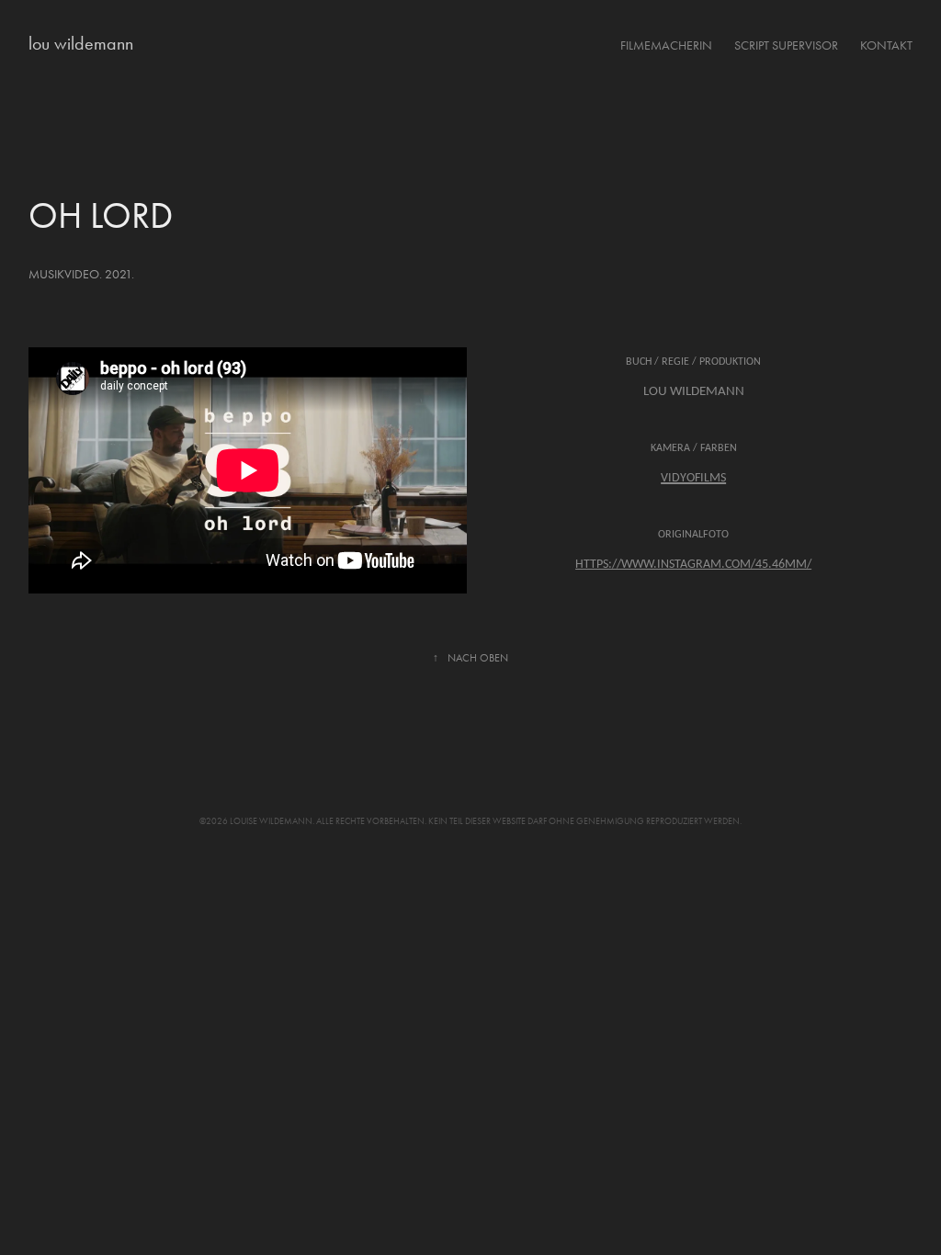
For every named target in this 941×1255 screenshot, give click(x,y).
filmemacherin (666, 45)
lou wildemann (80, 43)
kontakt (886, 45)
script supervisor (786, 45)
